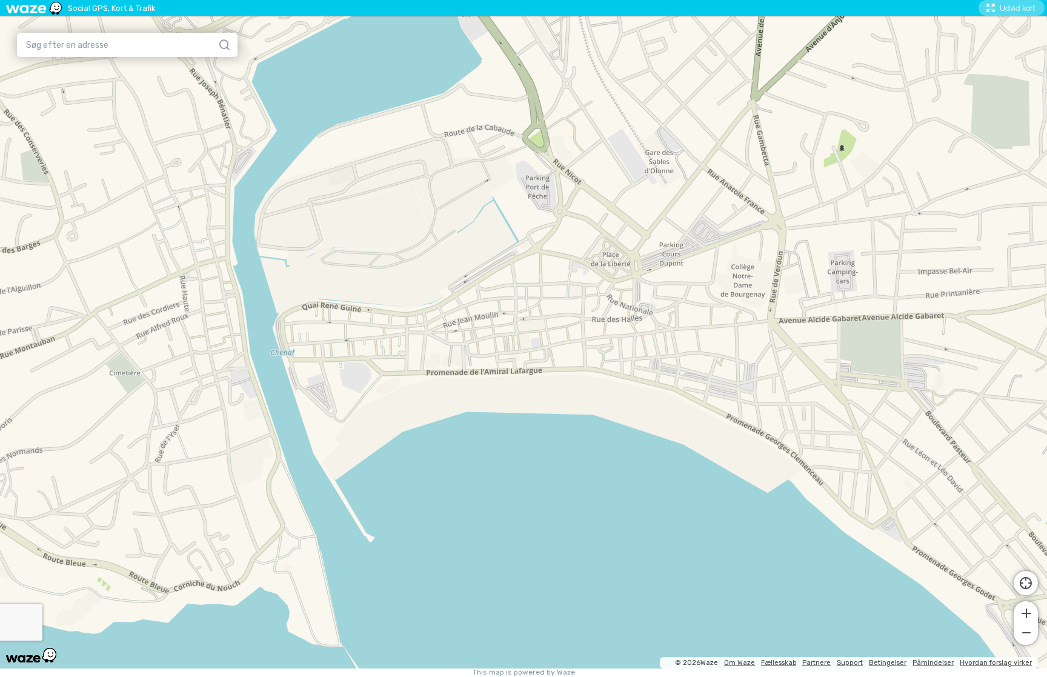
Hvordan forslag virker (996, 663)
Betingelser (887, 663)
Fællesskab (778, 663)
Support (850, 663)
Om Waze (739, 663)
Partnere (816, 663)
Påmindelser (933, 663)
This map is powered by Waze (524, 672)
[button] (1026, 612)
